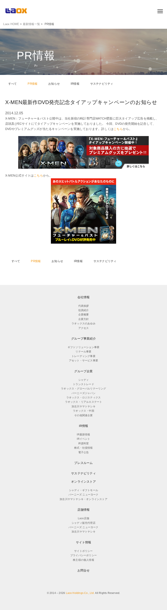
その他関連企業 (83, 415)
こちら (118, 129)
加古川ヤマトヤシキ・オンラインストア (83, 499)
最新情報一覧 (31, 24)
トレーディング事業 (83, 356)
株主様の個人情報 (83, 559)
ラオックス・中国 (83, 410)
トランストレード (83, 384)
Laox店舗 (83, 518)
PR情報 (32, 83)
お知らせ (54, 83)
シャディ (83, 379)
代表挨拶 (83, 305)
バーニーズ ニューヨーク (83, 494)
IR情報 (75, 83)
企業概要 (83, 314)
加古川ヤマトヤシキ (83, 406)
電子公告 (83, 452)
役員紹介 (83, 310)
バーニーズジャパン (83, 393)
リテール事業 (83, 351)
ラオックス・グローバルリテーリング (83, 388)
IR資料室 (83, 443)
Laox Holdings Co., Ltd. (80, 593)
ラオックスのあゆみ (83, 323)
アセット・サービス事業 (83, 360)
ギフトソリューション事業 (83, 347)
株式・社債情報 (83, 447)
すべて (12, 83)
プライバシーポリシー (83, 555)
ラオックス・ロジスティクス (83, 397)
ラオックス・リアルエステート (83, 401)
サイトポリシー (83, 551)
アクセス (83, 328)
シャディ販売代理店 (83, 522)
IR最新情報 (83, 434)
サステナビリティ (101, 83)
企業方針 (83, 319)
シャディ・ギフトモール (83, 490)
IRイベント (83, 438)
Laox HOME (11, 24)
